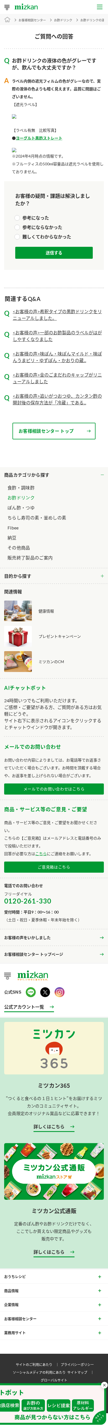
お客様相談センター (32, 20)
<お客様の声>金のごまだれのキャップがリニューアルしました (57, 378)
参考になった (35, 217)
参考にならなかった (42, 227)
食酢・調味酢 (21, 487)
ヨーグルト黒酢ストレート (39, 138)
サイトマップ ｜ (81, 1372)
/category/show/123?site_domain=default (54, 576)
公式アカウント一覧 (24, 1006)
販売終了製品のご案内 (30, 557)
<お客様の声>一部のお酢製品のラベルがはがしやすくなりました (57, 336)
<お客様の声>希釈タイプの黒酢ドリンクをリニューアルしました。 (57, 315)
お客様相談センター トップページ (33, 954)
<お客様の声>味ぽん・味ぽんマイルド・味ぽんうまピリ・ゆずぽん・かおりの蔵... (57, 357)
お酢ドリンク (21, 497)
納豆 (12, 537)
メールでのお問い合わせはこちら (54, 789)
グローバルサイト (54, 1380)
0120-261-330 (27, 901)
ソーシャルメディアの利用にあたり (39, 1372)
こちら (41, 853)
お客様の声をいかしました (27, 937)
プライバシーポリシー (77, 1364)
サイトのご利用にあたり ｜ (38, 1364)
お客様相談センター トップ (46, 431)
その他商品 (18, 547)
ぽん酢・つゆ (21, 507)
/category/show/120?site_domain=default (54, 475)
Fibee (13, 527)
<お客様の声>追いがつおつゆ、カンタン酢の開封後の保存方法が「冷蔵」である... (57, 399)
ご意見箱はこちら (54, 867)
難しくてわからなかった (46, 236)
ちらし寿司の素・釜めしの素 (36, 517)
